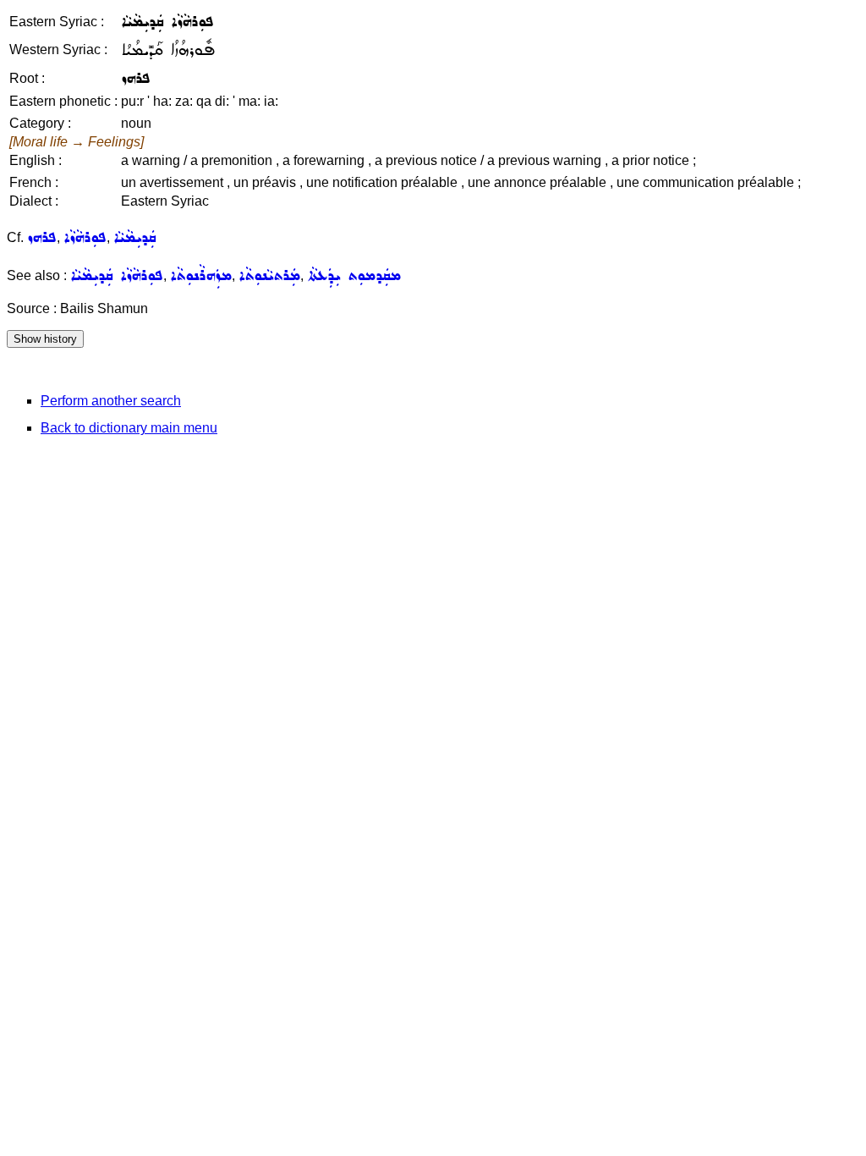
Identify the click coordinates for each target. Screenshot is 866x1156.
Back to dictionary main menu (129, 428)
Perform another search (111, 401)
